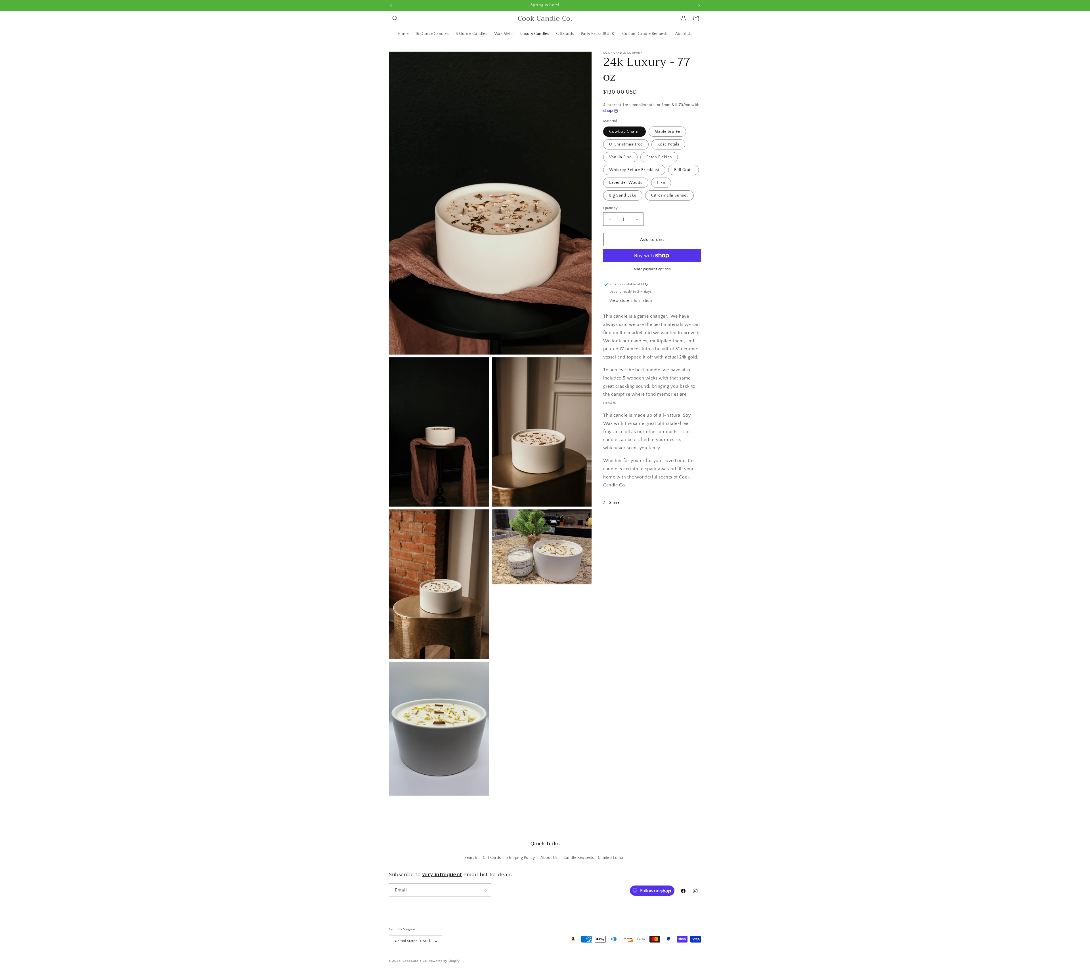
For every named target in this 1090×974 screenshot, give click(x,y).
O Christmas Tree (626, 144)
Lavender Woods (625, 182)
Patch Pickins (659, 157)
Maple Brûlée (667, 131)
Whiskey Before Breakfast (634, 170)
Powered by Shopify (444, 961)
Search (470, 857)
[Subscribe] (484, 890)
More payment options (652, 269)
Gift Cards (492, 857)
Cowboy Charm (624, 131)
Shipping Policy (520, 857)
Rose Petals (668, 144)
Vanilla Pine (620, 157)
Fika (661, 182)
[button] (395, 18)
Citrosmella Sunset (669, 195)
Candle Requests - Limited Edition (594, 857)
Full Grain (683, 170)
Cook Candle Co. (415, 961)
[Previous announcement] (391, 5)
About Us (549, 857)
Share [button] (614, 502)
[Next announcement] (699, 5)
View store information (630, 300)
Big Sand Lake (622, 195)
